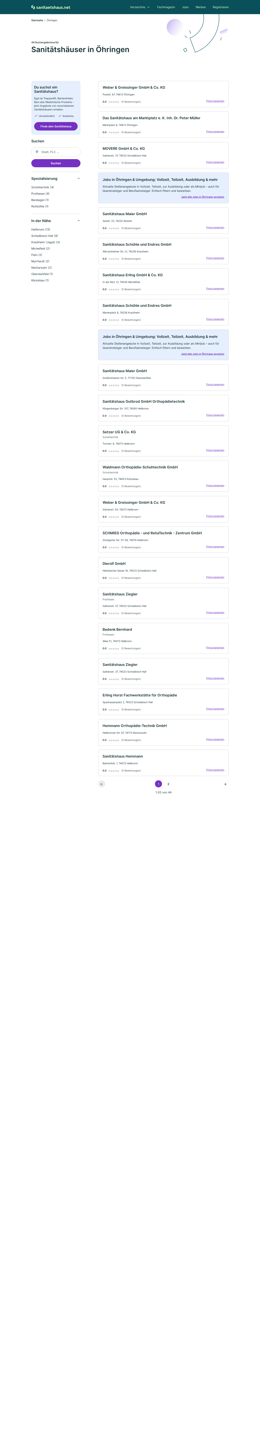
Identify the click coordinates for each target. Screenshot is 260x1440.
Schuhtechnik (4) (42, 187)
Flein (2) (36, 255)
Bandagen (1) (40, 200)
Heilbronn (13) (40, 229)
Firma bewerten (215, 100)
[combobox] (55, 151)
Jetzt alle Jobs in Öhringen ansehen (202, 196)
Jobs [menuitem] (185, 7)
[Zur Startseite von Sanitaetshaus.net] (50, 7)
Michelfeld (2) (40, 248)
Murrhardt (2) (40, 261)
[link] (163, 94)
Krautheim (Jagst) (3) (45, 242)
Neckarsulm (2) (41, 267)
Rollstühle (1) (39, 206)
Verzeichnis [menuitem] (137, 7)
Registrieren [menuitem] (221, 7)
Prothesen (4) (40, 193)
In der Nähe (41, 221)
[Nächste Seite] (225, 783)
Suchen (56, 163)
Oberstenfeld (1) (42, 274)
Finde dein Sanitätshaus (56, 126)
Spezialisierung (44, 178)
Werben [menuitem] (201, 7)
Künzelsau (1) (40, 280)
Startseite (37, 20)
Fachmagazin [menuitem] (166, 7)
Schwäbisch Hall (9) (44, 236)
